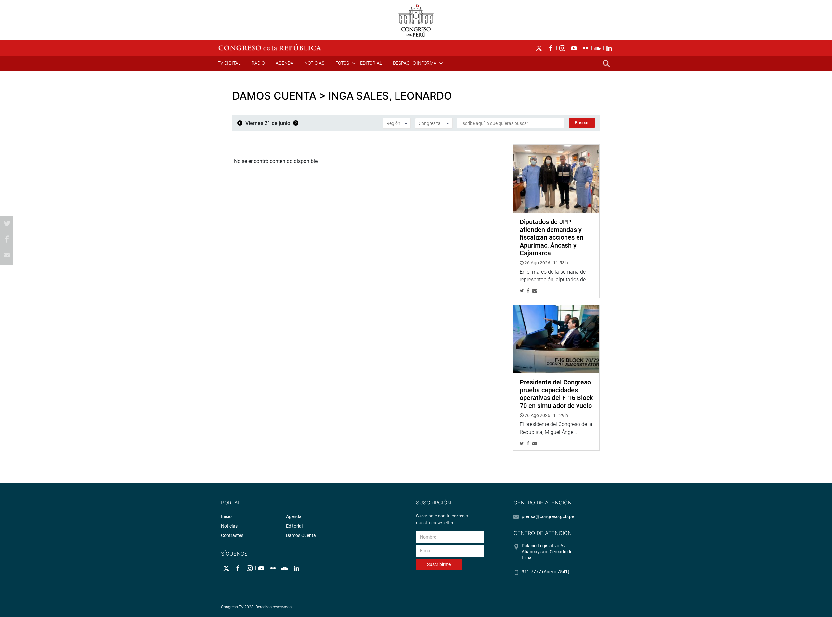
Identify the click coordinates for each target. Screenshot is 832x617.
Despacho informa (414, 63)
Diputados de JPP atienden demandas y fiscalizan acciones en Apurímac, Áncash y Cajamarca (551, 237)
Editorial (371, 63)
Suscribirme (439, 564)
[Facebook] (7, 239)
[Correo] (7, 255)
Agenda (284, 63)
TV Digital (229, 63)
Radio (258, 63)
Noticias (314, 63)
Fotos (342, 63)
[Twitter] (7, 224)
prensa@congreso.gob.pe (548, 516)
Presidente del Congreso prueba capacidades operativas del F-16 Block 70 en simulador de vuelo (556, 393)
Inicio (226, 516)
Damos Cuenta (301, 535)
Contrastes (232, 535)
